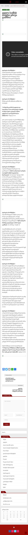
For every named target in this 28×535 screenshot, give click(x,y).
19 (17, 515)
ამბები (4, 439)
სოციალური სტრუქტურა (8, 478)
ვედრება (5, 456)
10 (10, 514)
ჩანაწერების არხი (7, 498)
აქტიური (5, 442)
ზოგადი (5, 459)
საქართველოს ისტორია (8, 476)
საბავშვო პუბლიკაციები (8, 467)
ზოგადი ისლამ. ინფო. (8, 462)
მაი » (21, 519)
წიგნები (5, 484)
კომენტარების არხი (7, 501)
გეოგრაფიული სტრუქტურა (9, 453)
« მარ (7, 519)
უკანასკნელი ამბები (7, 481)
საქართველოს (6, 473)
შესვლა (5, 494)
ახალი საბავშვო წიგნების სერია (10, 447)
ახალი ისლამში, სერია (8, 445)
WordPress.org (6, 504)
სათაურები (4, 9)
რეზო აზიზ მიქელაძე (8, 464)
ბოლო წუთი (6, 450)
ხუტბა (8, 9)
